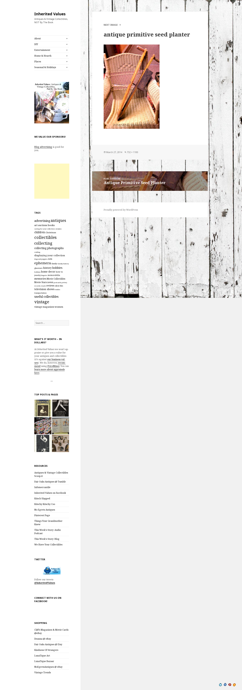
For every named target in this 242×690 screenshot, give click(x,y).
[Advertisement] (51, 181)
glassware (38, 268)
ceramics (58, 229)
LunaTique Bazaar (44, 661)
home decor (48, 271)
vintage (41, 302)
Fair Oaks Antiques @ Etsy (48, 644)
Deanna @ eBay (42, 638)
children (39, 232)
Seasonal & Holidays (45, 67)
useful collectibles (46, 297)
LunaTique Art (42, 655)
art (36, 225)
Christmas (51, 232)
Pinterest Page (42, 515)
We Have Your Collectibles (48, 544)
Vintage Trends (42, 672)
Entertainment (42, 50)
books (51, 225)
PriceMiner (53, 366)
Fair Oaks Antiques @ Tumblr (50, 481)
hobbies (57, 268)
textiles (57, 290)
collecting (43, 243)
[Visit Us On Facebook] (225, 684)
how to (59, 271)
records (37, 286)
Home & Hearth (42, 55)
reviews (50, 285)
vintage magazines (44, 306)
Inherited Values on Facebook (50, 492)
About (37, 38)
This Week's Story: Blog (46, 538)
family (54, 263)
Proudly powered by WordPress (121, 209)
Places (37, 61)
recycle (43, 286)
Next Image (111, 24)
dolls (50, 259)
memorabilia (54, 275)
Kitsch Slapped (42, 498)
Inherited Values (50, 13)
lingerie (44, 275)
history (47, 267)
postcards (57, 282)
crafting (37, 252)
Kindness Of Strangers (46, 650)
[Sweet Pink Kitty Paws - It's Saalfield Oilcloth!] (60, 443)
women (59, 306)
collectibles (45, 237)
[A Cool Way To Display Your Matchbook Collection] (42, 425)
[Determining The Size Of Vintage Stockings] (60, 408)
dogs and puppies (40, 259)
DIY (36, 44)
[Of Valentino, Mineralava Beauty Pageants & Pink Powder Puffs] (42, 443)
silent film (59, 286)
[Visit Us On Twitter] (220, 684)
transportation (40, 293)
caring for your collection (44, 229)
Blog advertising (43, 146)
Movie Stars (40, 282)
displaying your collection (49, 255)
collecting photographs (49, 248)
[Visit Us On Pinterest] (229, 684)
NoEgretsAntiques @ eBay (48, 666)
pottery (64, 282)
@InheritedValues (44, 582)
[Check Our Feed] (234, 684)
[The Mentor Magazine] (42, 408)
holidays (37, 272)
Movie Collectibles (56, 278)
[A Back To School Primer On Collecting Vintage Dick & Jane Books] (60, 425)
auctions (42, 225)
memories (40, 278)
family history (63, 264)
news (50, 282)
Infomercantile (42, 487)
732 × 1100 (132, 152)
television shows (44, 289)
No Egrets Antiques (44, 509)
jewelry (37, 275)
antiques (58, 220)
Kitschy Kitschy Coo (44, 504)
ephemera (42, 263)
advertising (42, 221)
